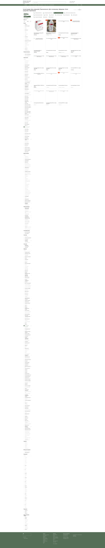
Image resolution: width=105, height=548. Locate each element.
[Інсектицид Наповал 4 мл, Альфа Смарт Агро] (64, 61)
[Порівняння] (79, 2)
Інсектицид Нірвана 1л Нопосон (75, 85)
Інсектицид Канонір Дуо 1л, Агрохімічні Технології (75, 33)
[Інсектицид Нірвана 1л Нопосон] (76, 78)
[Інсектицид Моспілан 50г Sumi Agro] (64, 26)
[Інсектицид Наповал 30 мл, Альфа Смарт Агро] (51, 61)
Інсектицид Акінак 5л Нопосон (63, 50)
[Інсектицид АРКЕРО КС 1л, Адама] (76, 61)
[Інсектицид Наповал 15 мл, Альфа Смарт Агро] (39, 61)
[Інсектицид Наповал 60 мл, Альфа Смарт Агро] (76, 43)
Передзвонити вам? (72, 2)
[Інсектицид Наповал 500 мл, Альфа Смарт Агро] (51, 96)
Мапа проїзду (74, 536)
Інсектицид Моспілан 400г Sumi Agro (51, 85)
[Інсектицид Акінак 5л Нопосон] (64, 43)
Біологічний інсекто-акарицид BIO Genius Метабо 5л (38, 33)
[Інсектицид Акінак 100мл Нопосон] (39, 96)
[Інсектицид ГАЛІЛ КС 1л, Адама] (64, 96)
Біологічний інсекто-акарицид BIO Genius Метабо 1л (51, 33)
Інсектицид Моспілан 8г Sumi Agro (51, 50)
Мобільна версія (26, 538)
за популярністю (79, 9)
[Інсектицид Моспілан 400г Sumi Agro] (51, 78)
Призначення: (25, 13)
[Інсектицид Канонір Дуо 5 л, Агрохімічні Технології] (39, 43)
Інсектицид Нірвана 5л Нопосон (63, 85)
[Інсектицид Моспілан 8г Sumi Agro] (51, 43)
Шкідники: (25, 15)
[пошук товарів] (65, 2)
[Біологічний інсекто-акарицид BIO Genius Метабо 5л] (39, 26)
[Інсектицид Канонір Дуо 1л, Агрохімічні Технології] (76, 26)
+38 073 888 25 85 (72, 1)
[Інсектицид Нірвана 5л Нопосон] (64, 78)
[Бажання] (77, 2)
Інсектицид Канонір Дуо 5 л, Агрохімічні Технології (38, 51)
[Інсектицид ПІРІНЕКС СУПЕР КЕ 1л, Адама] (39, 78)
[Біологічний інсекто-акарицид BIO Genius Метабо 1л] (51, 26)
